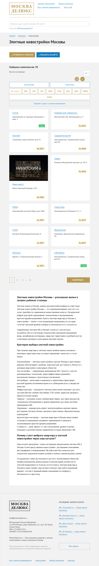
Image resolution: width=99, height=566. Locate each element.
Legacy (57, 158)
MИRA (15, 207)
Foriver (15, 113)
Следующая (77, 280)
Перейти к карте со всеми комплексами (49, 103)
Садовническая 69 (62, 135)
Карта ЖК (68, 7)
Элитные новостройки (46, 4)
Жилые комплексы (66, 4)
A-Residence (59, 252)
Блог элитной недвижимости (49, 7)
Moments (16, 252)
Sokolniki (16, 135)
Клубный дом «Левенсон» (65, 113)
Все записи (74, 546)
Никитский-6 (18, 184)
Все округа (15, 91)
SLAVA (15, 230)
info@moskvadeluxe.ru (18, 518)
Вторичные (70, 85)
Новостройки (29, 85)
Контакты (71, 560)
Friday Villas (59, 207)
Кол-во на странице (17, 72)
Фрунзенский (60, 230)
